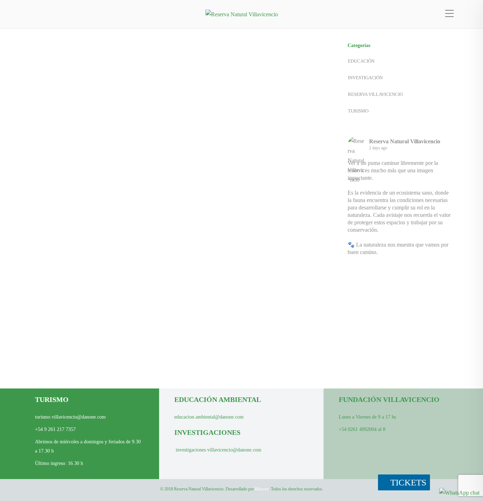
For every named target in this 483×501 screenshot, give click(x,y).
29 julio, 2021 (53, 318)
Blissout (262, 488)
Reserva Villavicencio (112, 362)
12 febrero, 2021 (211, 70)
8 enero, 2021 (209, 185)
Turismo (271, 229)
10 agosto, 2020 (211, 282)
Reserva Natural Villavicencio (404, 141)
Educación (216, 115)
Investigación (64, 362)
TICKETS (407, 482)
